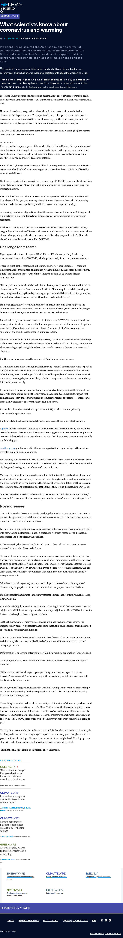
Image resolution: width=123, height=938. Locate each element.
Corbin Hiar (7, 808)
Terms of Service (113, 933)
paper (5, 428)
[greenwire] (8, 767)
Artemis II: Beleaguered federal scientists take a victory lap (13, 851)
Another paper (7, 447)
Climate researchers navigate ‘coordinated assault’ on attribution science (12, 826)
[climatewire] (10, 793)
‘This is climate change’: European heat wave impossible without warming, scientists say (13, 775)
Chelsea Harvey (11, 38)
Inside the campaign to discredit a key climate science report (12, 799)
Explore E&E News (29, 920)
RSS (94, 920)
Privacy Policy (97, 933)
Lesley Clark (17, 808)
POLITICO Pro (50, 920)
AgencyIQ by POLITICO (75, 920)
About (11, 920)
